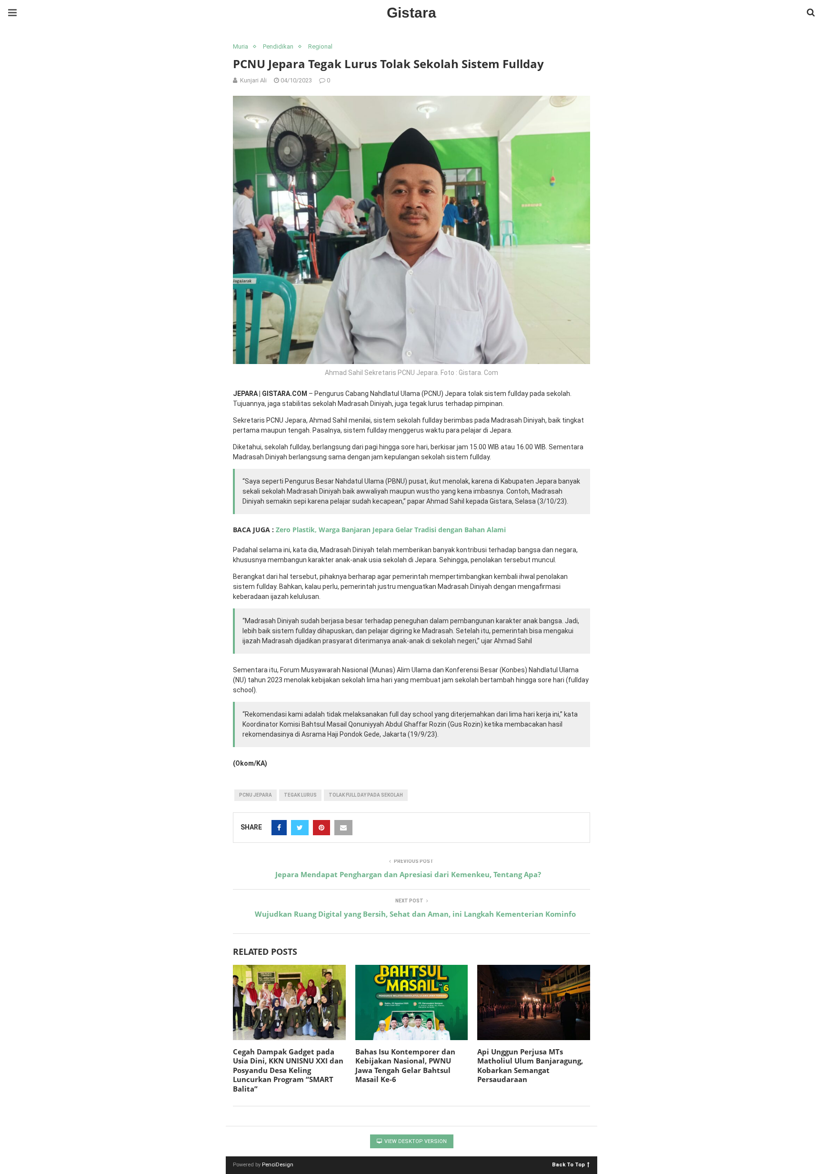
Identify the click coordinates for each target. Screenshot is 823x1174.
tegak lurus (300, 795)
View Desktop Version (415, 1141)
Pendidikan (278, 46)
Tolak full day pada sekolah (366, 795)
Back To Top (568, 1164)
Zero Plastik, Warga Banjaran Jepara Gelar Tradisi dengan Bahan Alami (391, 529)
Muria (240, 46)
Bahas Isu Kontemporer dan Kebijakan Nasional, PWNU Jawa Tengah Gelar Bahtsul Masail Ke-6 (405, 1065)
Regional (320, 46)
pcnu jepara (255, 795)
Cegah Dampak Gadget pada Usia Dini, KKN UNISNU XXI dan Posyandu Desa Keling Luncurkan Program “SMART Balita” (288, 1070)
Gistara (411, 12)
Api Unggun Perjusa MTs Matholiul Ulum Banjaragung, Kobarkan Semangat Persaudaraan (530, 1065)
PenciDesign (277, 1165)
